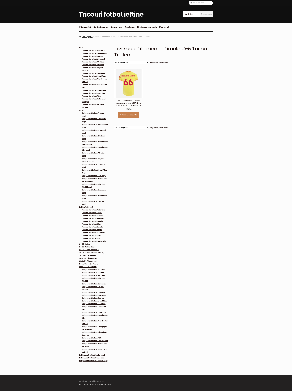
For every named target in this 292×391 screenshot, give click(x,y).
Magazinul (164, 27)
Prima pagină (85, 27)
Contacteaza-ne (100, 27)
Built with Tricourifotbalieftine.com (95, 384)
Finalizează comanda (147, 27)
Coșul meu (130, 27)
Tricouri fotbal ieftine (111, 14)
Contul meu (116, 27)
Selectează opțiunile (128, 115)
